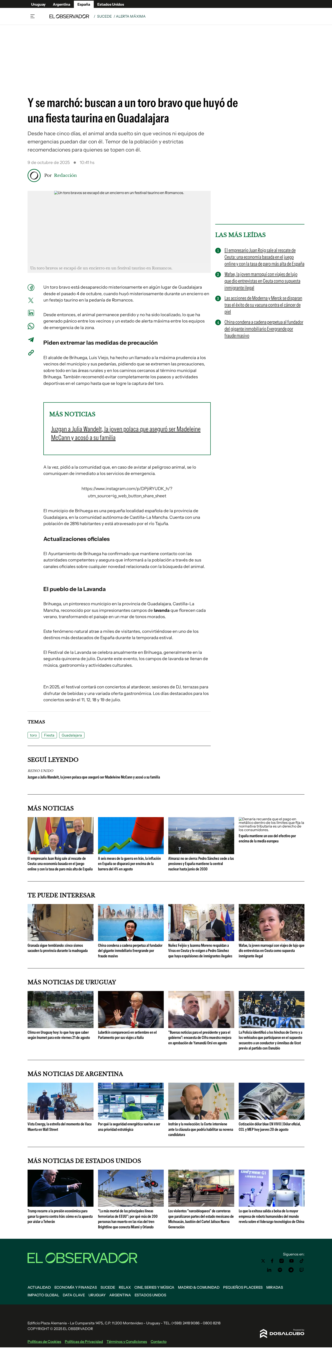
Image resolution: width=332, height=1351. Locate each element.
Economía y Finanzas (75, 1287)
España (83, 4)
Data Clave (74, 1295)
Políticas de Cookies (44, 1341)
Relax (125, 1287)
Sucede (104, 16)
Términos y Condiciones (127, 1341)
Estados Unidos (110, 4)
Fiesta (49, 735)
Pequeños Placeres (243, 1287)
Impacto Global (43, 1295)
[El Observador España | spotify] (280, 1270)
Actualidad (39, 1287)
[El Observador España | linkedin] (269, 1270)
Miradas (274, 1287)
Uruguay (38, 4)
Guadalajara (72, 735)
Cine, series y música (154, 1287)
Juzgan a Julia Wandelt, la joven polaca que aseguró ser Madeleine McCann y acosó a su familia (94, 777)
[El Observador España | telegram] (291, 1270)
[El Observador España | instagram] (281, 1261)
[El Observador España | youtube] (291, 1261)
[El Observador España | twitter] (263, 1261)
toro (33, 735)
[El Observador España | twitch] (301, 1270)
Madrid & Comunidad (199, 1287)
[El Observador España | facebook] (272, 1261)
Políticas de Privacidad (84, 1341)
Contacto (158, 1341)
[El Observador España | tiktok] (301, 1261)
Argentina (61, 4)
